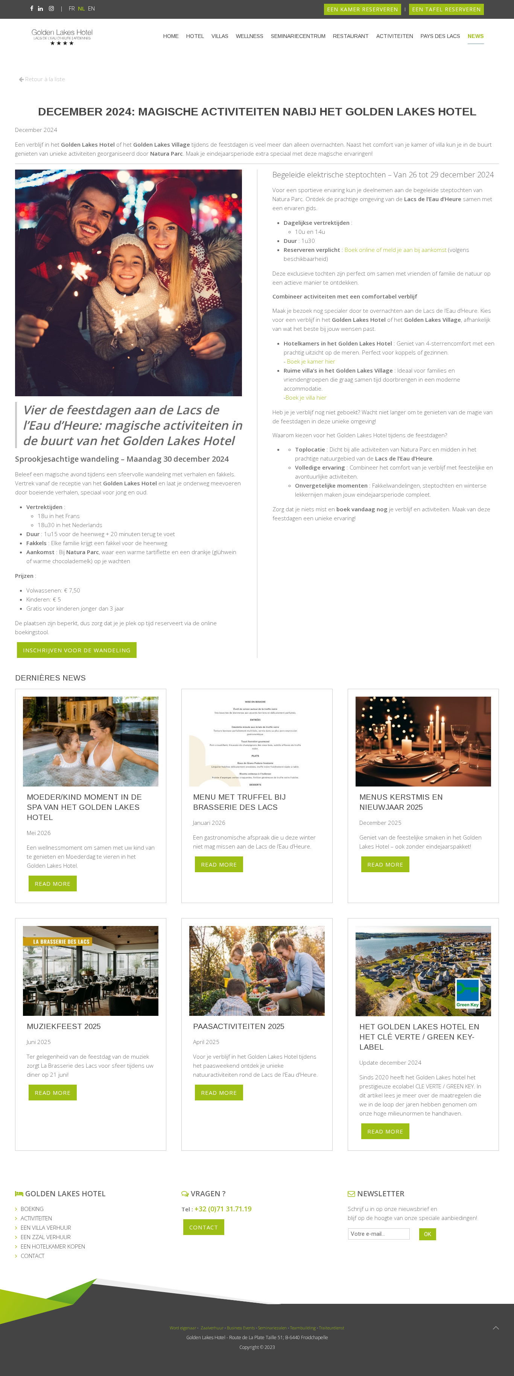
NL (82, 8)
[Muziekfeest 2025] (90, 971)
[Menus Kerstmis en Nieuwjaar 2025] (423, 742)
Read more (53, 883)
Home (171, 36)
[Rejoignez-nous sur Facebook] (31, 8)
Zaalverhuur (211, 1328)
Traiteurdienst (331, 1328)
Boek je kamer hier (311, 361)
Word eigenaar (183, 1328)
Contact (203, 1227)
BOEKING (32, 1208)
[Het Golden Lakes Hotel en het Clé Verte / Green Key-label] (423, 971)
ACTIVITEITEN (36, 1218)
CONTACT (32, 1255)
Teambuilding (303, 1328)
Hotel (195, 36)
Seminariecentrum (298, 36)
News (476, 36)
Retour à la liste (44, 79)
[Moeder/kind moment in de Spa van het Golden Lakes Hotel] (90, 742)
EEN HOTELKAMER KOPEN (53, 1246)
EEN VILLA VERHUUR (46, 1227)
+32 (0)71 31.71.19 (223, 1208)
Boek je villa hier (306, 397)
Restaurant (351, 36)
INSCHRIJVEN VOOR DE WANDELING (77, 650)
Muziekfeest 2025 (64, 1027)
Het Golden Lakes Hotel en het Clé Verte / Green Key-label (419, 1037)
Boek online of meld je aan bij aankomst (396, 249)
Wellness (249, 36)
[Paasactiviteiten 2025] (257, 971)
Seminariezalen (272, 1328)
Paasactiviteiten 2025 (238, 1027)
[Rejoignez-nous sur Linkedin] (40, 8)
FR (72, 8)
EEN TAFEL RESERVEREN (446, 9)
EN (91, 8)
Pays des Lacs (440, 36)
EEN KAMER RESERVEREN (362, 9)
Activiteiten (394, 36)
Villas (219, 36)
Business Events (241, 1328)
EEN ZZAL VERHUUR (46, 1237)
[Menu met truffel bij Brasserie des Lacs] (257, 742)
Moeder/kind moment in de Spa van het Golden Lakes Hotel (84, 807)
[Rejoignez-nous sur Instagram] (51, 8)
